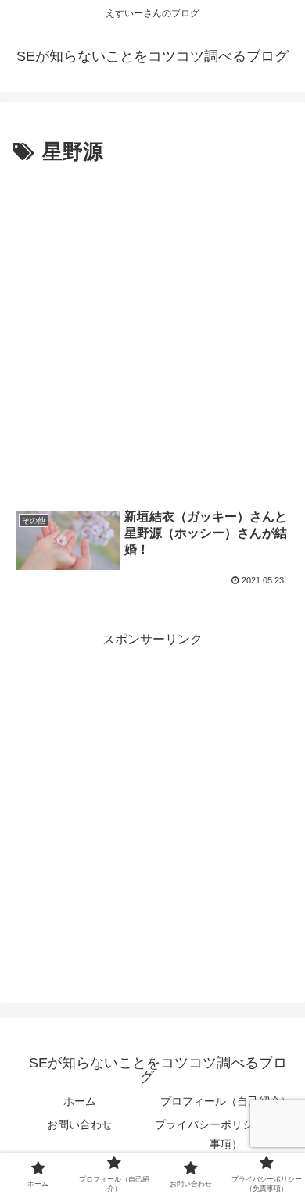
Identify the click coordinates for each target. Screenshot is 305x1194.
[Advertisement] (152, 330)
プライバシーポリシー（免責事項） (226, 1134)
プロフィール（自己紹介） (226, 1101)
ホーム (79, 1101)
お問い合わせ (80, 1124)
